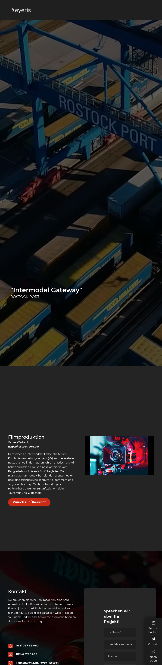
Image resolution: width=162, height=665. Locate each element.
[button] (152, 10)
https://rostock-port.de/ (23, 446)
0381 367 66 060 (27, 645)
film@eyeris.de (26, 653)
